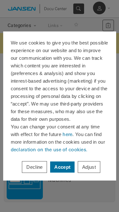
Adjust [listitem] (89, 167)
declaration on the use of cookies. (49, 150)
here (67, 134)
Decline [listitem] (34, 167)
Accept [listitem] (62, 167)
